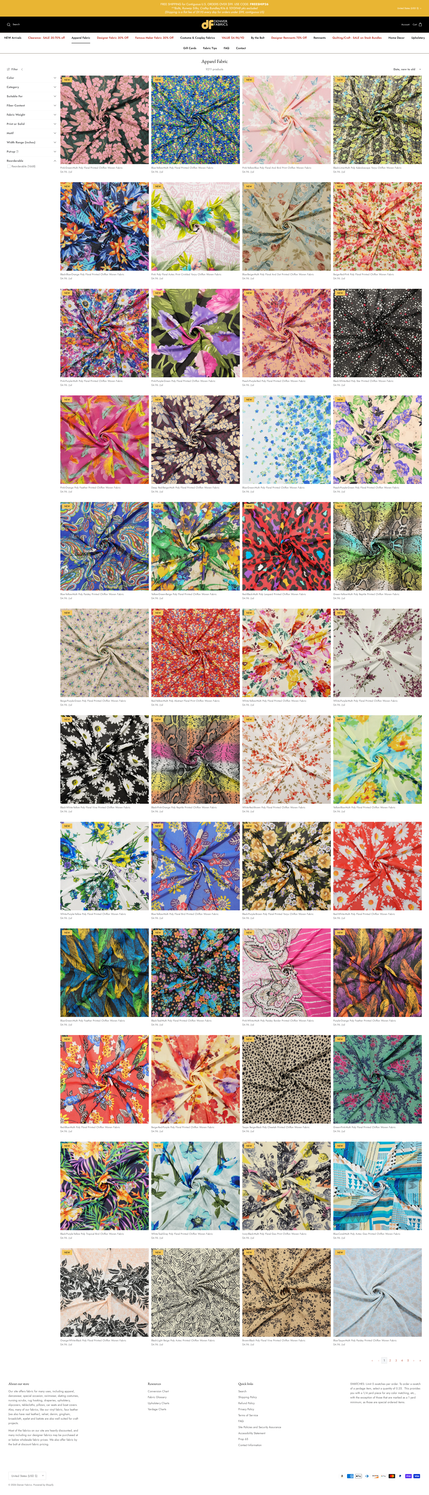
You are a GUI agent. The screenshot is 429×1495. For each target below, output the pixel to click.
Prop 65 (243, 1439)
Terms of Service (248, 1415)
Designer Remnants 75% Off (289, 38)
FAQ (226, 48)
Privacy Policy (246, 1409)
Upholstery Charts (158, 1403)
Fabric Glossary (157, 1397)
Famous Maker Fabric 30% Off (154, 38)
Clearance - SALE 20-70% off (46, 38)
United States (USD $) (408, 8)
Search (242, 1391)
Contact (241, 48)
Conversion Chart (158, 1391)
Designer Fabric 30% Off (112, 38)
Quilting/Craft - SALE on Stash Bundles (357, 38)
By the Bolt (257, 38)
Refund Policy (246, 1403)
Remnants (320, 38)
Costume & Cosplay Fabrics (197, 38)
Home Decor (396, 38)
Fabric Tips (210, 48)
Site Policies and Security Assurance (259, 1427)
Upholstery (418, 38)
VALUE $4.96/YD (233, 38)
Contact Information (250, 1445)
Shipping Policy (247, 1397)
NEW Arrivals (12, 38)
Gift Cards (189, 48)
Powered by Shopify (43, 1484)
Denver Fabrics (24, 1484)
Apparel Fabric (81, 38)
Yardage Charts (157, 1409)
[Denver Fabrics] (215, 24)
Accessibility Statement (251, 1433)
